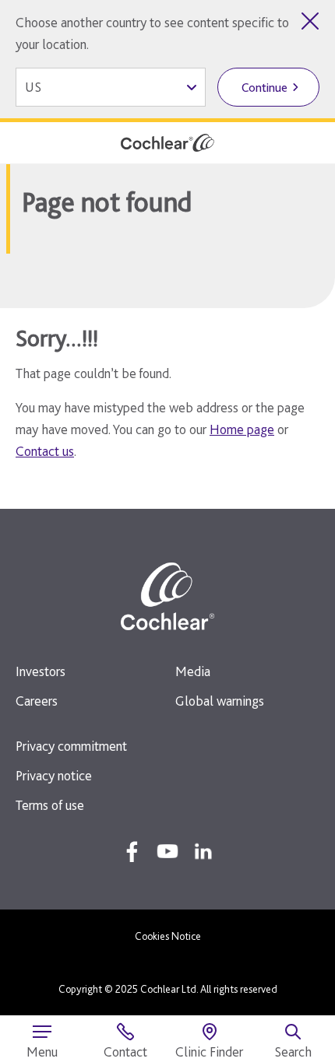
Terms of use (50, 805)
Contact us (45, 451)
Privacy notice (54, 775)
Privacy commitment (71, 746)
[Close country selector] (310, 21)
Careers (37, 700)
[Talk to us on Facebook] (131, 851)
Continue (264, 87)
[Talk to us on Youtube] (167, 851)
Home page (242, 429)
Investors (40, 671)
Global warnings (219, 700)
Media (192, 671)
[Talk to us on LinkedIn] (203, 851)
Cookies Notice (168, 936)
